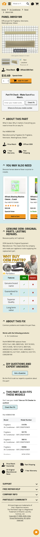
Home (4, 10)
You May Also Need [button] (19, 165)
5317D (24, 432)
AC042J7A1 (26, 454)
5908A (24, 447)
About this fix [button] (15, 321)
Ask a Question (20, 373)
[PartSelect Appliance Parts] (4, 3)
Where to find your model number (20, 108)
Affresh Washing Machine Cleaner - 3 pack (14, 197)
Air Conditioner (15, 10)
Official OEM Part (26, 69)
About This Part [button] (17, 119)
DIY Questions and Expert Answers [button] (18, 365)
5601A (24, 439)
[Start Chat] (36, 532)
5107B (24, 424)
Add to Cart (23, 80)
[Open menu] (9, 4)
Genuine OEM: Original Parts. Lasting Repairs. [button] (21, 231)
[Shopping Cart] (37, 4)
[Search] (27, 3)
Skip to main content (20, 19)
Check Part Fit (10, 407)
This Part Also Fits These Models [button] (19, 393)
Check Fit (31, 102)
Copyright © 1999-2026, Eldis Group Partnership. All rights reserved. (20, 518)
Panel (26, 10)
